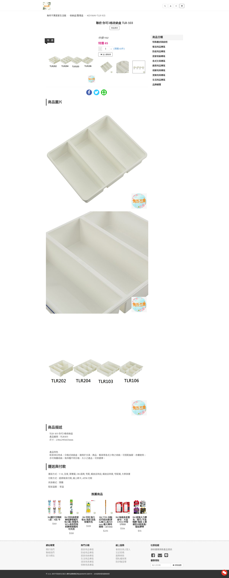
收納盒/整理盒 (76, 15)
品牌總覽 (156, 85)
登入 (128, 549)
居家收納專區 (158, 56)
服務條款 (120, 555)
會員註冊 (120, 549)
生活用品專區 (158, 80)
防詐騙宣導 (121, 561)
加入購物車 (107, 54)
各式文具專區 (158, 61)
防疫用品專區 (158, 52)
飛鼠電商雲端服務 (101, 574)
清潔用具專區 (158, 75)
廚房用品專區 (158, 66)
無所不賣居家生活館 (56, 15)
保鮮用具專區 (158, 70)
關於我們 (50, 549)
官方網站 (50, 555)
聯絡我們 (50, 552)
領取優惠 (178, 565)
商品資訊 (114, 28)
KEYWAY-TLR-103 (96, 15)
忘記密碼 (120, 552)
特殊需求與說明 (159, 42)
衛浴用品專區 (158, 47)
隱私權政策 (121, 558)
